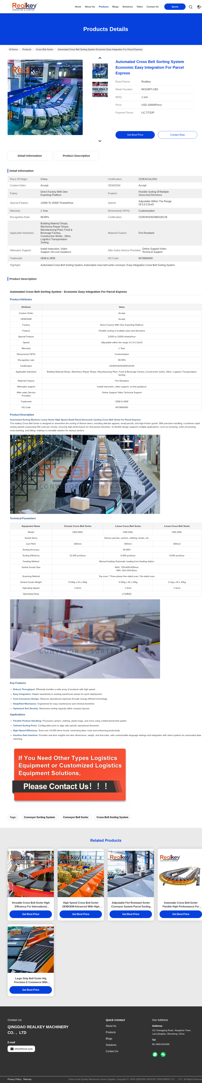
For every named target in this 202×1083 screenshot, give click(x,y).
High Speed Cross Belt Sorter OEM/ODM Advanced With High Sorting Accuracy (80, 905)
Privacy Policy (14, 1079)
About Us (111, 1026)
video (140, 6)
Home (78, 6)
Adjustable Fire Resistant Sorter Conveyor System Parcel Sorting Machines (130, 905)
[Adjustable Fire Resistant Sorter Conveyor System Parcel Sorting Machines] (131, 874)
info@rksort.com (24, 1049)
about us (90, 6)
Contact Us (112, 1051)
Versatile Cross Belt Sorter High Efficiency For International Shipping (31, 905)
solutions (127, 6)
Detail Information (30, 155)
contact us (153, 6)
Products (26, 49)
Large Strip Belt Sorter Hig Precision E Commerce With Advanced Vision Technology (30, 980)
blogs (115, 6)
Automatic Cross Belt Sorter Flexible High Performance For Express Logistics (181, 905)
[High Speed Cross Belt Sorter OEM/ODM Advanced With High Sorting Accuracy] (81, 874)
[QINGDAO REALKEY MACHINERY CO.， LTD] (25, 6)
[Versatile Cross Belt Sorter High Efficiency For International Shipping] (31, 874)
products (104, 6)
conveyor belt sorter (75, 817)
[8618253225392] (155, 1054)
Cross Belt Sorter (44, 49)
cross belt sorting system (112, 817)
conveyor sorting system (39, 817)
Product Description (76, 155)
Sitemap (27, 1079)
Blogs (109, 1038)
